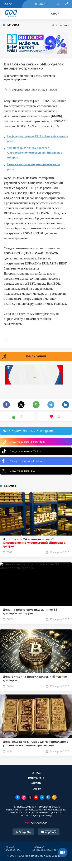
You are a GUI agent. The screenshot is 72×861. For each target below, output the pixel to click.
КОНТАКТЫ (36, 778)
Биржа (64, 25)
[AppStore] (49, 832)
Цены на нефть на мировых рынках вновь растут (33, 167)
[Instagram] (24, 797)
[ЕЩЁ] (66, 13)
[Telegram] (42, 797)
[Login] (66, 4)
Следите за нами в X (22, 470)
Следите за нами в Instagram (27, 441)
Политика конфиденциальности (46, 848)
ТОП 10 (36, 788)
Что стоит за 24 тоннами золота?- (34, 152)
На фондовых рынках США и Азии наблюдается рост (37, 138)
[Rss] (54, 797)
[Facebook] (17, 797)
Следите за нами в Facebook (27, 461)
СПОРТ (56, 13)
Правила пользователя (12, 848)
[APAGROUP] (36, 823)
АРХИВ (36, 783)
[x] (30, 797)
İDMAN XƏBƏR (36, 356)
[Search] (58, 4)
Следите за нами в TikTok (25, 451)
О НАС (36, 772)
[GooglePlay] (23, 832)
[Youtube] (36, 797)
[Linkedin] (48, 797)
